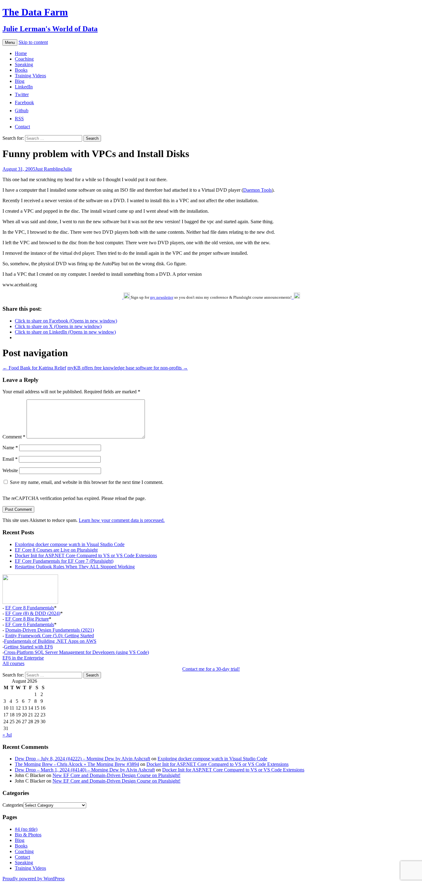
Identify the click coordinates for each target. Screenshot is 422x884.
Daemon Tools (257, 190)
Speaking (24, 64)
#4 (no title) (26, 829)
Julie (67, 169)
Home (21, 53)
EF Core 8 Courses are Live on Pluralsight (56, 550)
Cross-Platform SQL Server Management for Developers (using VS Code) (76, 652)
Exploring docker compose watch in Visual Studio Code (69, 544)
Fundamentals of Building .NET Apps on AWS (50, 641)
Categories (12, 805)
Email (10, 459)
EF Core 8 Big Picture (27, 618)
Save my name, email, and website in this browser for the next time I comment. (86, 482)
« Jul (7, 734)
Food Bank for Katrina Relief (34, 367)
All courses (13, 663)
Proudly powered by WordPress (33, 878)
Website (10, 470)
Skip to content (33, 42)
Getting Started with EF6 (28, 646)
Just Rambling (49, 169)
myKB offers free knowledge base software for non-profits (127, 367)
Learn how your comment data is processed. (122, 520)
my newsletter (161, 297)
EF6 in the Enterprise (23, 657)
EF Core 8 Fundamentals (29, 607)
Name (10, 447)
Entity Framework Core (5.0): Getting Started (49, 635)
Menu (10, 42)
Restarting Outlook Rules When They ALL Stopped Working (75, 566)
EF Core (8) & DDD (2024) (32, 613)
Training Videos (30, 75)
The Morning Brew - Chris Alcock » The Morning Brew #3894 (77, 764)
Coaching (24, 59)
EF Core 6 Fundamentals (29, 624)
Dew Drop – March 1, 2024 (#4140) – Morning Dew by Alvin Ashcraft (85, 769)
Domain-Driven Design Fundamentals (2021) (49, 630)
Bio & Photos (28, 834)
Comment (13, 436)
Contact (22, 857)
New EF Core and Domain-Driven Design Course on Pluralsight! (116, 775)
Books (21, 70)
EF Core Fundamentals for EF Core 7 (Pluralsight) (64, 561)
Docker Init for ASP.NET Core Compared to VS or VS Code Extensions (86, 555)
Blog (19, 81)
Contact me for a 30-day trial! (211, 669)
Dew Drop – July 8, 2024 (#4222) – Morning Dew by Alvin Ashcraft (82, 758)
